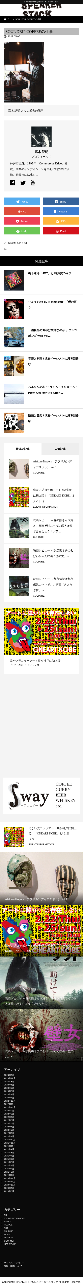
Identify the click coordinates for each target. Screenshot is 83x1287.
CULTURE (39, 472)
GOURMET (9, 1241)
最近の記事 (23, 449)
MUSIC (7, 1234)
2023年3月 (9, 1091)
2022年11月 (9, 1104)
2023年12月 (9, 1078)
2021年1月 (9, 1175)
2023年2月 (9, 1094)
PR (5, 1215)
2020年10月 (9, 1185)
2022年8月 (9, 1114)
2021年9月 (9, 1149)
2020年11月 (9, 1181)
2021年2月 (9, 1172)
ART (6, 1228)
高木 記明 (22, 243)
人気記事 (60, 449)
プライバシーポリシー (14, 1263)
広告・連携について (13, 1266)
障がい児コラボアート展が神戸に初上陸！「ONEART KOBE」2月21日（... (53, 495)
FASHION (8, 1238)
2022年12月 (9, 1101)
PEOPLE (8, 1225)
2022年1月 (9, 1136)
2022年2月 (9, 1133)
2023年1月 (9, 1098)
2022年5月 (9, 1123)
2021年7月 (9, 1156)
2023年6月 (9, 1085)
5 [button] (75, 613)
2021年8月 (9, 1152)
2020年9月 (9, 1188)
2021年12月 (9, 1140)
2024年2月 (9, 1075)
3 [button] (68, 613)
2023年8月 (9, 1081)
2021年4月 (9, 1165)
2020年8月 (9, 1191)
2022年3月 (9, 1130)
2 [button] (64, 613)
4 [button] (72, 613)
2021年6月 (9, 1159)
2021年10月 (9, 1146)
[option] (41, 640)
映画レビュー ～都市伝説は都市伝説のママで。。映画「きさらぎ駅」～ (53, 584)
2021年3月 (9, 1169)
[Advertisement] (41, 730)
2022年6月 (9, 1120)
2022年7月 (9, 1117)
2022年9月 (9, 1110)
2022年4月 (9, 1127)
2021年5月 (9, 1162)
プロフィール (39, 156)
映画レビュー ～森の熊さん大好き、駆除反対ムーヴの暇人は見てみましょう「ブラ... (53, 526)
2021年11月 (9, 1143)
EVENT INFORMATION (45, 506)
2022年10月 (9, 1107)
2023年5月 (9, 1088)
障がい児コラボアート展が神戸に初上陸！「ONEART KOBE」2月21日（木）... (53, 834)
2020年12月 (9, 1178)
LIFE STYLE (10, 1244)
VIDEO (7, 1221)
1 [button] (61, 613)
